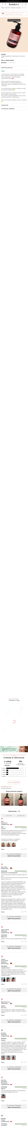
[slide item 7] (14, 741)
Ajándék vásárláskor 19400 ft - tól (14, 1)
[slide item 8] (16, 741)
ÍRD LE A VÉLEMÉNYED (14, 782)
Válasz (2, 849)
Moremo (3, 54)
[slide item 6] (13, 741)
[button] (14, 68)
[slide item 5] (11, 741)
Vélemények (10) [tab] (6, 786)
